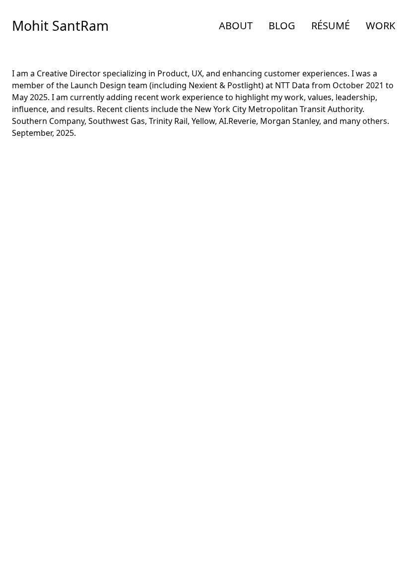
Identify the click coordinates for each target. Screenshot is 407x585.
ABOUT (236, 25)
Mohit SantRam (60, 25)
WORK (380, 25)
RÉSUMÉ (330, 25)
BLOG (282, 25)
